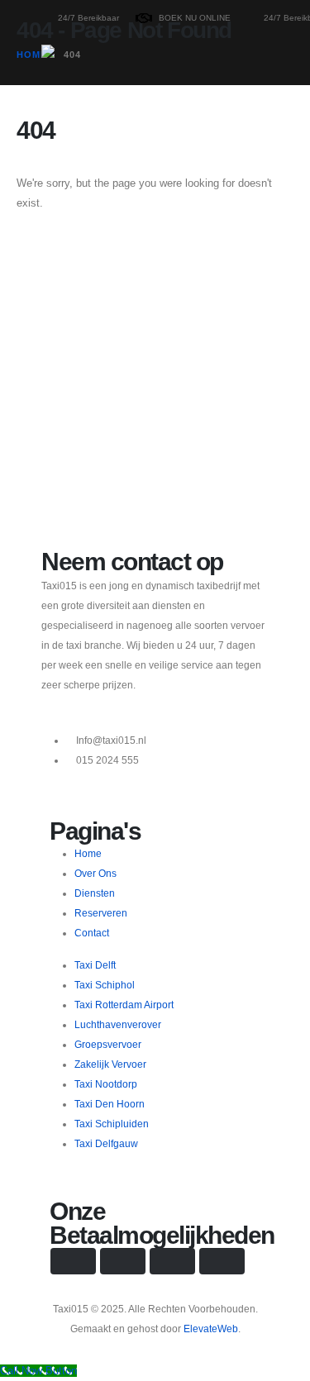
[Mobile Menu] (56, 157)
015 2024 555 (107, 760)
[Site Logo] (92, 74)
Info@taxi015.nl (111, 740)
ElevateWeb (211, 1328)
